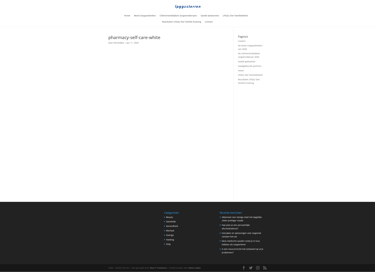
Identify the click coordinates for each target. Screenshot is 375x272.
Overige (170, 235)
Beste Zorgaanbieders (145, 16)
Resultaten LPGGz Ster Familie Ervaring (181, 22)
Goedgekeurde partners (249, 66)
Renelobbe (119, 42)
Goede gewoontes (246, 61)
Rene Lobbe (195, 267)
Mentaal (170, 230)
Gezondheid (172, 226)
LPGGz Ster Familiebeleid (235, 16)
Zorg (168, 244)
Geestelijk (171, 221)
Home (127, 16)
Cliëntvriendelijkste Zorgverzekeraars (178, 16)
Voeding (170, 239)
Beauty (169, 217)
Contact (209, 22)
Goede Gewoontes (210, 16)
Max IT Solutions (158, 267)
